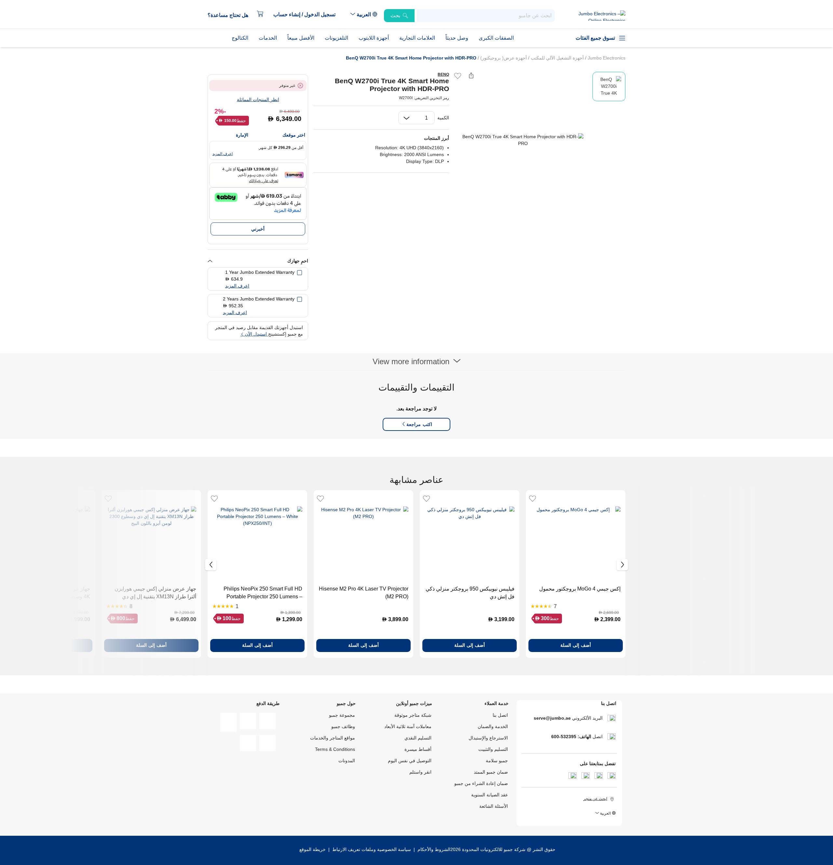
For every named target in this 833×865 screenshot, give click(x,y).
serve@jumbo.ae (552, 718)
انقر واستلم (420, 772)
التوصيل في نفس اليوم (409, 760)
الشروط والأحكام (433, 849)
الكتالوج (240, 38)
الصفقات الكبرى (496, 38)
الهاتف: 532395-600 (571, 736)
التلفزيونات (336, 38)
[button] (307, 15)
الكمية (443, 117)
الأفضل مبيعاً (300, 38)
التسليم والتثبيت (493, 749)
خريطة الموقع (312, 849)
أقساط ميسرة (417, 749)
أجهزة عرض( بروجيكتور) (503, 57)
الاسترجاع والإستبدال (488, 737)
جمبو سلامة (497, 760)
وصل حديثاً (456, 38)
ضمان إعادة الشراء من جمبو (481, 783)
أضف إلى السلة (575, 645)
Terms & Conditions (335, 749)
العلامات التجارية (417, 38)
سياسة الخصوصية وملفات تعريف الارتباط (371, 849)
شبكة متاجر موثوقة (412, 715)
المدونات (346, 760)
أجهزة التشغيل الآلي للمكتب (556, 57)
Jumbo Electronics (605, 57)
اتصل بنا (500, 715)
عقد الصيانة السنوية (489, 794)
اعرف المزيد (222, 154)
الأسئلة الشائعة (493, 806)
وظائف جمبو (343, 726)
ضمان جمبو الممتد (491, 772)
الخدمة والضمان (493, 726)
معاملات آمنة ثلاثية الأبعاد (407, 726)
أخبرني (258, 229)
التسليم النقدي (417, 737)
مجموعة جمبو (342, 715)
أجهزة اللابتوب (374, 38)
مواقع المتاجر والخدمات (332, 737)
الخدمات (268, 38)
